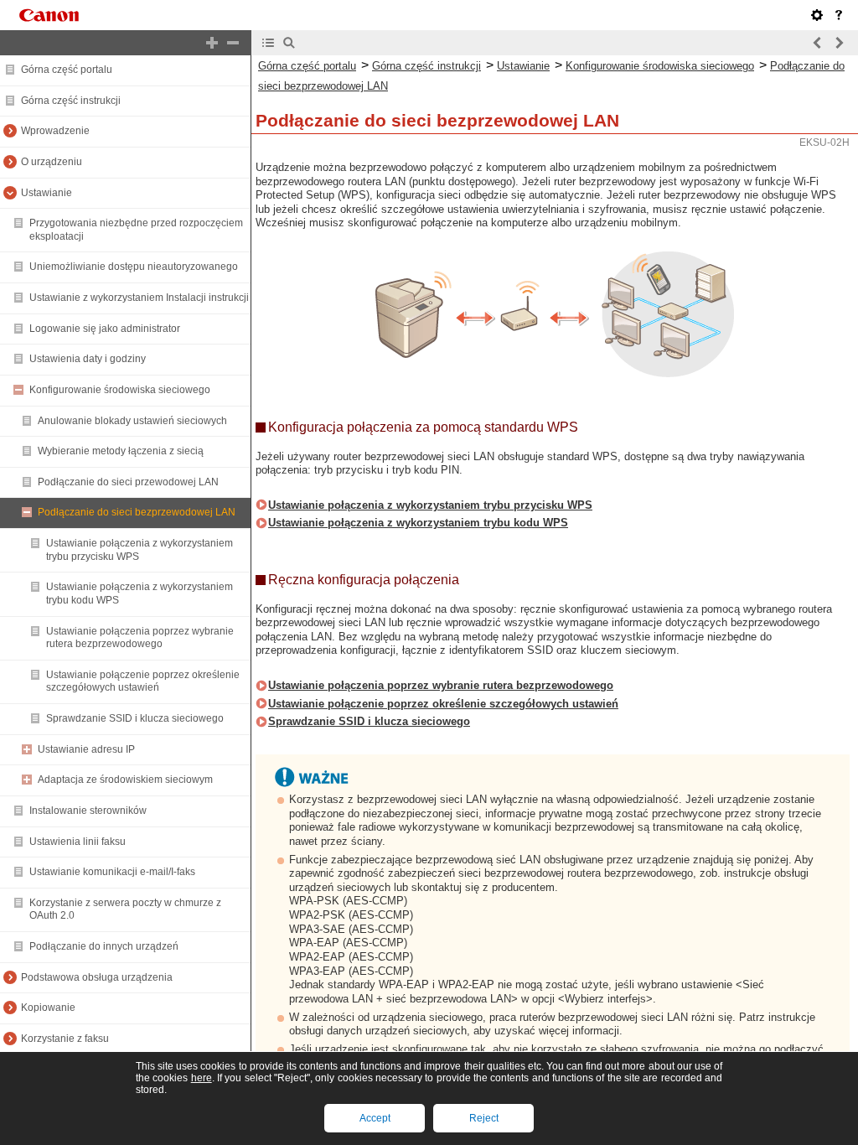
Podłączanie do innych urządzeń (103, 946)
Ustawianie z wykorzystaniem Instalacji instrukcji (139, 297)
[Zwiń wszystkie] (233, 43)
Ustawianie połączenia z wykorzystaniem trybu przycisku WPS (430, 505)
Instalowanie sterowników (88, 810)
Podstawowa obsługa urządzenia (97, 977)
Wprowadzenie (55, 131)
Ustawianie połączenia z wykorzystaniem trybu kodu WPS (418, 522)
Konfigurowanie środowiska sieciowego (119, 390)
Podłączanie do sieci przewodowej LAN (128, 482)
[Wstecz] (818, 43)
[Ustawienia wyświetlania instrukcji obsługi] (817, 15)
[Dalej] (839, 43)
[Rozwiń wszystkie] (212, 43)
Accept (374, 1118)
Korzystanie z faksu (65, 1038)
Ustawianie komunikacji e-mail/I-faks (112, 872)
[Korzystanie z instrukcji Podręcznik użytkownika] (839, 15)
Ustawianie (46, 193)
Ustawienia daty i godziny (87, 359)
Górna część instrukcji (71, 100)
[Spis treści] (268, 43)
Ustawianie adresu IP (86, 749)
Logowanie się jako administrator (104, 328)
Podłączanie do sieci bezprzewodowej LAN (136, 512)
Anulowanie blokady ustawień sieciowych (132, 421)
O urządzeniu (51, 162)
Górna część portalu (66, 69)
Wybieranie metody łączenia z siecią (121, 451)
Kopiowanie (48, 1007)
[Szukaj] (289, 43)
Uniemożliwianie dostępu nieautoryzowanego (133, 266)
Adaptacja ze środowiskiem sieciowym (125, 779)
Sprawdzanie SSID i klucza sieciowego (135, 718)
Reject (484, 1118)
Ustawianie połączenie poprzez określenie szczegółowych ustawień (143, 681)
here (201, 1078)
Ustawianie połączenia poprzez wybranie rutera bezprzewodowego (140, 637)
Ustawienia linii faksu (77, 841)
